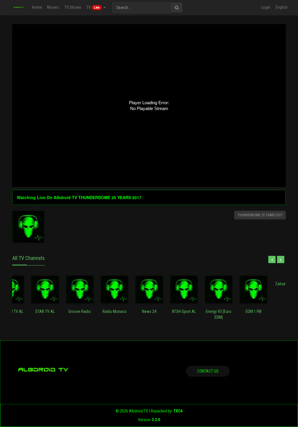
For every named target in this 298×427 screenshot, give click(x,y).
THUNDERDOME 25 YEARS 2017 (260, 215)
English (282, 7)
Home (37, 7)
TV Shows (72, 7)
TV (93, 7)
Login (265, 7)
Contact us (208, 371)
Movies (53, 7)
